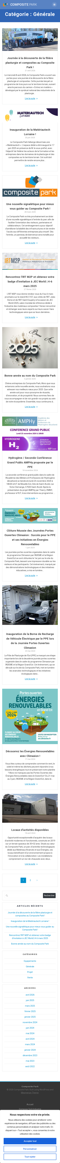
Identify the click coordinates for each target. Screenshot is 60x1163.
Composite (23, 4)
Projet (30, 972)
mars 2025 (30, 1006)
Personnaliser (30, 1149)
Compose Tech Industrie (30, 1109)
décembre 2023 (30, 1055)
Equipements (30, 961)
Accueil (30, 1104)
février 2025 (30, 1011)
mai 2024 (30, 1033)
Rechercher (49, 895)
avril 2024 (30, 1039)
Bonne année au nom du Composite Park (30, 375)
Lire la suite (30, 98)
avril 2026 (30, 995)
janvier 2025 (30, 1017)
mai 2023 (30, 1061)
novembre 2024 (30, 1022)
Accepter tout (30, 1141)
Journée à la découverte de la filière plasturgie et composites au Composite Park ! (30, 63)
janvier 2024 (30, 1050)
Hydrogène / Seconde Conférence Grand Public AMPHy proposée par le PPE (30, 462)
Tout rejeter (30, 1157)
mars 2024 (30, 1044)
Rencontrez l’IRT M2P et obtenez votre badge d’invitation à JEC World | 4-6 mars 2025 (30, 281)
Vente (30, 977)
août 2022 (30, 1066)
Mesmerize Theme (30, 1093)
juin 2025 (30, 1000)
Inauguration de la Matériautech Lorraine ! (30, 921)
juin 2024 (30, 1028)
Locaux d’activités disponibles (30, 829)
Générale (30, 966)
